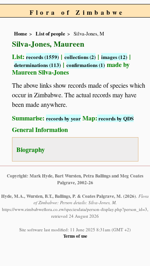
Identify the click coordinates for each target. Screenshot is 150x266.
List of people (50, 33)
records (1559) (42, 57)
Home (20, 33)
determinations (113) (37, 65)
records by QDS (115, 118)
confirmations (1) (85, 65)
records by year (63, 118)
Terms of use (75, 236)
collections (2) (80, 57)
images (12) (114, 57)
